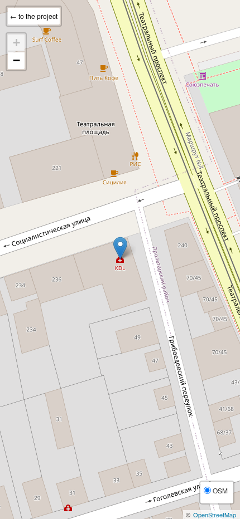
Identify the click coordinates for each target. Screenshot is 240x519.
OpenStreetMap (214, 514)
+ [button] (16, 43)
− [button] (16, 60)
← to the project (33, 16)
